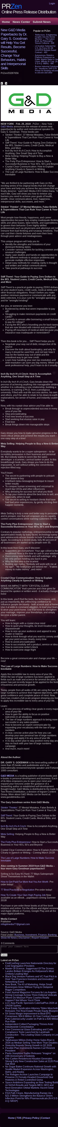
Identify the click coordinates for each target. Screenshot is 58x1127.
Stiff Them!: (7, 815)
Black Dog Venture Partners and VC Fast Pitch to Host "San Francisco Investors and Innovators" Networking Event (31, 979)
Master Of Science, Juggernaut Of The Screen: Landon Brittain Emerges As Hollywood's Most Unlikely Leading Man (29, 971)
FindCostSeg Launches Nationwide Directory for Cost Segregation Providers (30, 964)
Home (6, 21)
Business (19, 935)
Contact (45, 1118)
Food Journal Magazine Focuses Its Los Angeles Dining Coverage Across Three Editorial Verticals (31, 993)
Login (52, 3)
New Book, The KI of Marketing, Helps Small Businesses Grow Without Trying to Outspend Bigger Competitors (29, 987)
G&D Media (7, 126)
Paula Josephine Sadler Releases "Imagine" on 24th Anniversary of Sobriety (30, 1054)
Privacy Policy (31, 1118)
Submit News (42, 21)
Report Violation (40, 937)
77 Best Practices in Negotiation (18, 889)
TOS (19, 1118)
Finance (42, 935)
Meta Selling (7, 834)
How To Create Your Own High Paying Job (23, 895)
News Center (21, 21)
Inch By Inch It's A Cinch (13, 826)
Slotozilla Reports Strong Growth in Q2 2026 (28, 1045)
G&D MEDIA (7, 776)
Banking (52, 935)
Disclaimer (24, 937)
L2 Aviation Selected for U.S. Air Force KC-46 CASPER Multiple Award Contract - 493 (45, 49)
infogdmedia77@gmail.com (15, 924)
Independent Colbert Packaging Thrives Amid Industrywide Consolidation (29, 1025)
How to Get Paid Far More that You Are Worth (24, 882)
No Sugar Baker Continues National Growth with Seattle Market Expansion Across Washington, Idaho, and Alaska (30, 1069)
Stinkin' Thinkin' (9, 807)
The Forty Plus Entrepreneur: (16, 842)
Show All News (9, 937)
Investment (31, 935)
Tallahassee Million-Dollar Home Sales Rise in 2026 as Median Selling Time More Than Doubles (31, 1041)
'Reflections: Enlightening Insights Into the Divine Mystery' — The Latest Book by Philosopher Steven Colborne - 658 (46, 39)
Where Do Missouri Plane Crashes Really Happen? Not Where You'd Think (27, 999)
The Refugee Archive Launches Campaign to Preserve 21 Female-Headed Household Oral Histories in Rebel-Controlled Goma (29, 1077)
